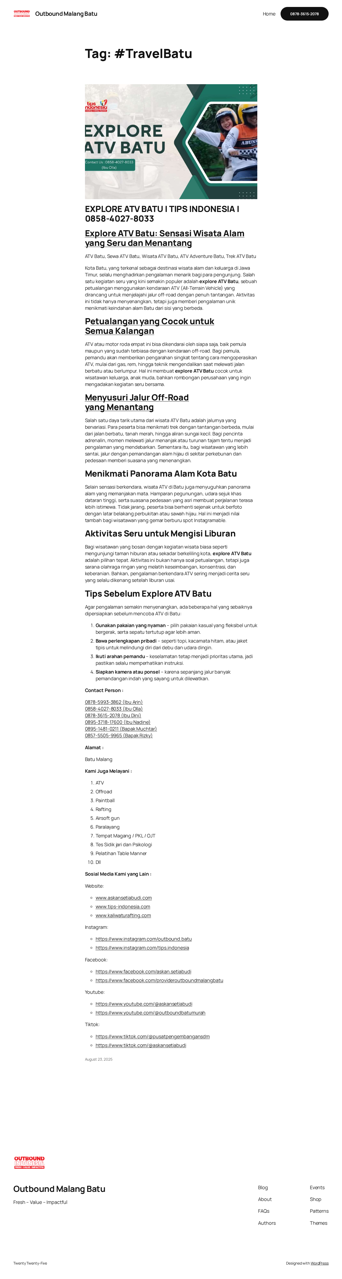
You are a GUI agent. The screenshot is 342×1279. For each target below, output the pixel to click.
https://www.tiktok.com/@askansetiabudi (141, 1045)
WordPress (320, 1263)
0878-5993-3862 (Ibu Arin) (114, 702)
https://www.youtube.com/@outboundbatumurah (151, 1012)
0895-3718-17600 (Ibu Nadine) (118, 722)
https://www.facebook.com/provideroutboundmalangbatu (159, 980)
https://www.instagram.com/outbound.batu (144, 939)
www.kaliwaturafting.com (123, 915)
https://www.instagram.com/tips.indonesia (142, 947)
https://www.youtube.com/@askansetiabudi (144, 1003)
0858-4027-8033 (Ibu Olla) (114, 708)
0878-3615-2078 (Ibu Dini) (113, 715)
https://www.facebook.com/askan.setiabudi (143, 971)
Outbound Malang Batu (66, 14)
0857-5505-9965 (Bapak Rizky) (119, 735)
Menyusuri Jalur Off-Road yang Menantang (137, 402)
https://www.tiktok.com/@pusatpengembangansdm (153, 1036)
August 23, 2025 (99, 1059)
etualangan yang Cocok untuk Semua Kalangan (149, 326)
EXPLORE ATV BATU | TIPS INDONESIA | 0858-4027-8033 (162, 213)
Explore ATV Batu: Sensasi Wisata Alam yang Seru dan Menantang (164, 238)
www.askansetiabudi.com (124, 897)
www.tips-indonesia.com (123, 906)
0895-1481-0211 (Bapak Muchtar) (121, 728)
